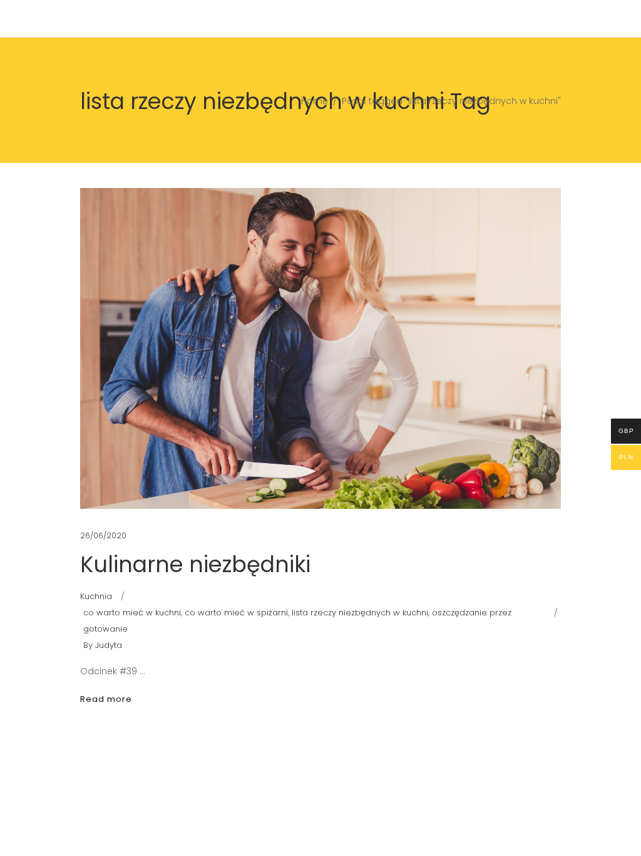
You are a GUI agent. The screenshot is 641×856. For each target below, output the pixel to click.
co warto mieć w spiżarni (236, 613)
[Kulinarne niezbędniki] (320, 348)
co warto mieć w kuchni (132, 613)
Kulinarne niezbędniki (195, 564)
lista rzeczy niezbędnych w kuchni (360, 613)
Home (314, 101)
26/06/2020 (103, 535)
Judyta (108, 645)
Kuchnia (96, 596)
